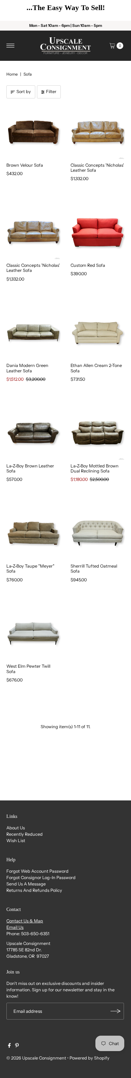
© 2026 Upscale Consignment (36, 1058)
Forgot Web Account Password (37, 871)
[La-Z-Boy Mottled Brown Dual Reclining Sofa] (98, 433)
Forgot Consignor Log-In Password (41, 877)
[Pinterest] (17, 1046)
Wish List (15, 840)
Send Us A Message (26, 883)
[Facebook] (9, 1046)
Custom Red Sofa (88, 265)
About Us (15, 827)
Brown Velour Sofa (24, 165)
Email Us (15, 927)
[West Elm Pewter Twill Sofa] (33, 634)
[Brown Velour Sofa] (33, 132)
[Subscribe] (115, 1011)
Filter (51, 91)
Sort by (23, 91)
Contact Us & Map (24, 920)
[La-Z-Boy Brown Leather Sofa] (33, 433)
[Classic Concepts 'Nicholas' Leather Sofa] (98, 132)
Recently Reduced (24, 834)
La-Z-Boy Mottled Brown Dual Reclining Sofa (95, 468)
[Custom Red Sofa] (98, 232)
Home (12, 74)
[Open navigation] (10, 45)
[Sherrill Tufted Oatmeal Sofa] (98, 533)
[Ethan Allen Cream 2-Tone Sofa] (98, 333)
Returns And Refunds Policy (34, 890)
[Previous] (15, 10)
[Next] (116, 10)
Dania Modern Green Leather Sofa (27, 368)
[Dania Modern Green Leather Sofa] (33, 333)
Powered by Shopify (90, 1058)
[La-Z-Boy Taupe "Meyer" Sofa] (33, 533)
